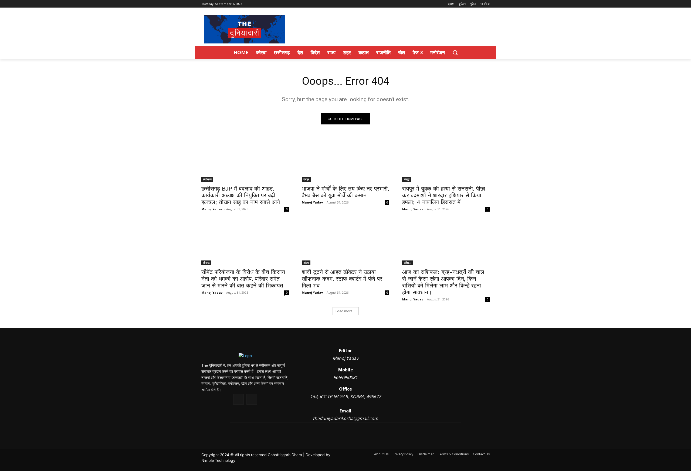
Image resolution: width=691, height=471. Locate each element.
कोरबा (306, 263)
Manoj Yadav (211, 209)
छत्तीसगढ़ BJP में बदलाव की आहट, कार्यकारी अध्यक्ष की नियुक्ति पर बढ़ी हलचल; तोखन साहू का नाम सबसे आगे (240, 195)
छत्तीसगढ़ (207, 179)
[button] (455, 52)
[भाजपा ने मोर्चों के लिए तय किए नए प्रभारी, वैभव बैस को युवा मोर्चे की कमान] (345, 160)
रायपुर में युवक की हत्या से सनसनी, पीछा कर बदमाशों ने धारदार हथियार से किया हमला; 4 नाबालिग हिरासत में (443, 195)
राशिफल (407, 263)
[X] (238, 399)
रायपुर (306, 179)
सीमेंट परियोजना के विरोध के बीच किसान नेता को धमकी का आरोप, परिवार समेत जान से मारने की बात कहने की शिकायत (243, 279)
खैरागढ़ (206, 263)
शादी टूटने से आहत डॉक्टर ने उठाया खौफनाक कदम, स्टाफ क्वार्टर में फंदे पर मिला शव (342, 279)
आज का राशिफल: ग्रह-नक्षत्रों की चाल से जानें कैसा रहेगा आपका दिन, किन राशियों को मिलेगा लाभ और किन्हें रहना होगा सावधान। (443, 282)
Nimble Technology (218, 460)
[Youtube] (251, 399)
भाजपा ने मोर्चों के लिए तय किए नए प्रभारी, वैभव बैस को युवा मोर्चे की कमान (345, 192)
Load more (344, 311)
